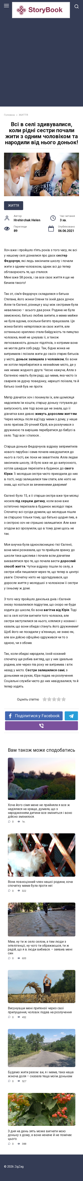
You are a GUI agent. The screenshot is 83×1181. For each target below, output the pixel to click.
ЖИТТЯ (13, 205)
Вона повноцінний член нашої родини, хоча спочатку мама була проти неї (40, 884)
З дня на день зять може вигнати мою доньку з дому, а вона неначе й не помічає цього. (40, 1134)
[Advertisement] (41, 61)
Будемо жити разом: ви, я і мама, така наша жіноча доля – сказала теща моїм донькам (41, 1074)
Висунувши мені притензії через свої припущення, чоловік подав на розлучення (40, 1010)
